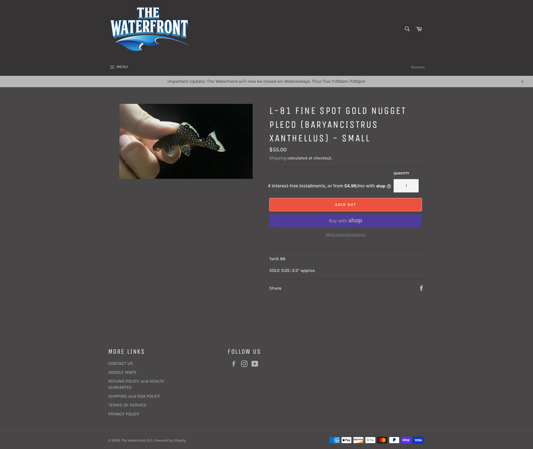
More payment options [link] (345, 234)
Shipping (277, 157)
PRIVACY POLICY (123, 414)
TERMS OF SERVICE (127, 405)
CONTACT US (120, 363)
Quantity (401, 173)
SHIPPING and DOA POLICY (134, 396)
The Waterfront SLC (137, 440)
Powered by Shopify (170, 440)
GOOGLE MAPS (122, 372)
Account (418, 67)
